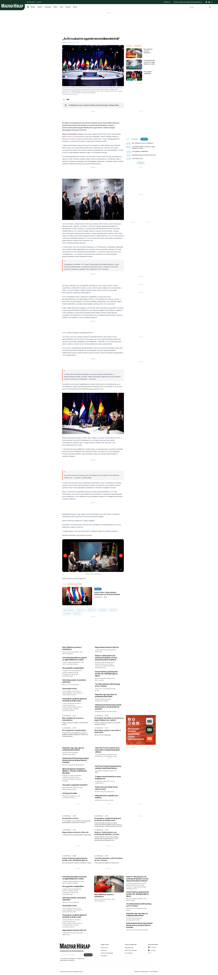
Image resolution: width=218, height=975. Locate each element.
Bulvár (75, 7)
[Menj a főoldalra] (12, 6)
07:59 (128, 151)
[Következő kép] (121, 555)
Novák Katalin (67, 613)
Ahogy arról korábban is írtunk (72, 134)
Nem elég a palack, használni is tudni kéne (144, 155)
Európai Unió (77, 613)
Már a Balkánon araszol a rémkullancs (148, 50)
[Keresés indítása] (206, 7)
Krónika (131, 56)
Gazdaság (48, 7)
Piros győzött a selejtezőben (148, 72)
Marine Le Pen (81, 610)
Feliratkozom (88, 954)
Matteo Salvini (91, 610)
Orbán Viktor (113, 610)
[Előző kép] (65, 555)
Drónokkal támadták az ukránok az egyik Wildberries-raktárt (149, 62)
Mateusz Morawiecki (69, 610)
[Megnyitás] (28, 7)
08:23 (128, 143)
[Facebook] (206, 2)
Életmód (68, 7)
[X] (212, 2)
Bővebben (141, 163)
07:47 (128, 155)
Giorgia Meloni (102, 610)
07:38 (128, 159)
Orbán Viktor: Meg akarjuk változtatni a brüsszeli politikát (107, 593)
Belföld (33, 7)
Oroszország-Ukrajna (136, 67)
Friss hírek (32, 2)
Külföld (40, 7)
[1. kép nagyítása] (93, 555)
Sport (61, 7)
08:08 (128, 147)
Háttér (55, 7)
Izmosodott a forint (137, 158)
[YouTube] (209, 2)
